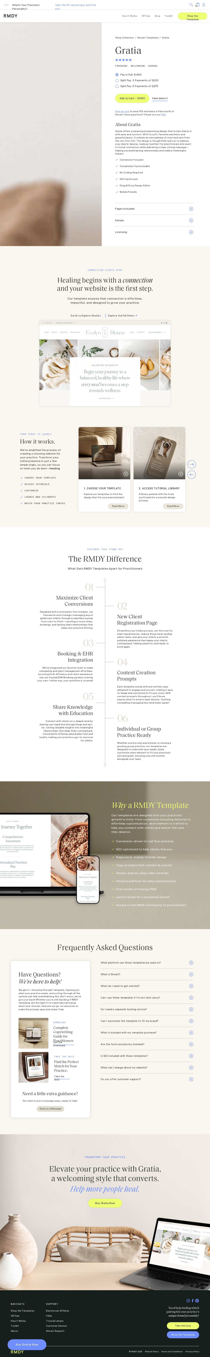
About (14, 1331)
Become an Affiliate (57, 1311)
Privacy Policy (192, 1352)
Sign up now (122, 111)
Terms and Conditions (172, 1352)
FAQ (163, 115)
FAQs (49, 1316)
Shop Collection (124, 38)
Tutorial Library (55, 1321)
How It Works (18, 1321)
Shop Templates (22, 1311)
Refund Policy (152, 1352)
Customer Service (56, 1326)
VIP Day (15, 1316)
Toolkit (15, 1326)
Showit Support (55, 1331)
